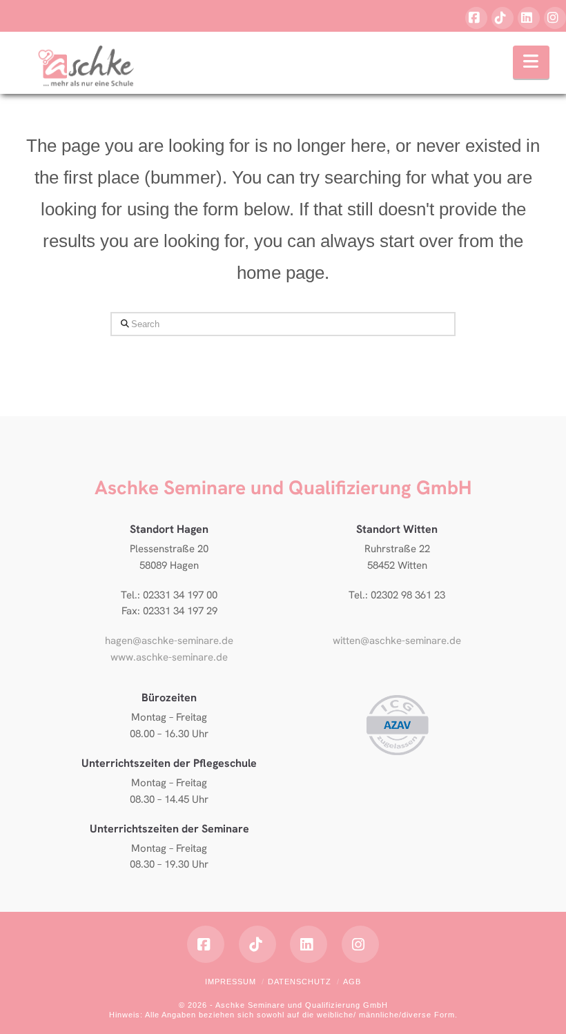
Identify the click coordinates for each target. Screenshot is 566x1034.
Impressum (230, 981)
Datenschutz (299, 981)
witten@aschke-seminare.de (397, 640)
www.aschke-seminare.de (169, 657)
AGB (352, 981)
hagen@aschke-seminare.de (169, 640)
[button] (531, 62)
